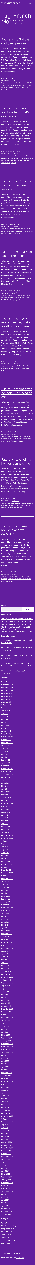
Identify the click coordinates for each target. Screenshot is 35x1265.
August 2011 (5, 951)
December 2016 (7, 766)
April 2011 (4, 963)
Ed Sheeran (10, 228)
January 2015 (6, 832)
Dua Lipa (12, 158)
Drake (8, 85)
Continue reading (8, 72)
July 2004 (4, 1197)
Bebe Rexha (10, 156)
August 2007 (5, 1090)
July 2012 (4, 919)
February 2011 (6, 968)
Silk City (13, 163)
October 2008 (6, 1049)
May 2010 (4, 994)
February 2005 (6, 1177)
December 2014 (7, 835)
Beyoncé (13, 366)
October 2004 (6, 1188)
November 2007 (7, 1081)
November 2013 (7, 873)
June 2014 (5, 853)
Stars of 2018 (6, 1237)
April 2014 (4, 858)
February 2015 (6, 829)
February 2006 (6, 1142)
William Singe (8, 581)
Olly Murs (11, 87)
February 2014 (6, 864)
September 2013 (7, 879)
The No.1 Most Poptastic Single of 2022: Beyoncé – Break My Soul (15, 628)
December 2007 (7, 1078)
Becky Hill (10, 83)
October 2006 (6, 1119)
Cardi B (26, 83)
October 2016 (6, 771)
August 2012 (5, 916)
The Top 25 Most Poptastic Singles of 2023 (17, 624)
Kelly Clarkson (23, 439)
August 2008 (5, 1055)
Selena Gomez (24, 87)
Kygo (17, 579)
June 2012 (5, 922)
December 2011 (6, 939)
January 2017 (6, 763)
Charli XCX (21, 295)
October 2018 (6, 705)
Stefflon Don (12, 441)
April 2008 (5, 1067)
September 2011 (7, 948)
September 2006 (7, 1122)
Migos (19, 297)
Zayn (22, 441)
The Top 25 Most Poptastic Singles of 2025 (17, 619)
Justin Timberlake (16, 231)
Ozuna (17, 87)
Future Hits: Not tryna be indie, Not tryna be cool (16, 393)
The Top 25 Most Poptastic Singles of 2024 (17, 621)
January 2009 (6, 1041)
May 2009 (4, 1029)
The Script (10, 507)
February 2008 (6, 1073)
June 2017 (5, 751)
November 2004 (7, 1185)
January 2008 (6, 1075)
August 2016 (5, 777)
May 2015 (4, 821)
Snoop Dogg (5, 90)
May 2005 (4, 1168)
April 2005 (5, 1171)
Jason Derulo (5, 231)
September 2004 (7, 1191)
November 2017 (7, 737)
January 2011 (6, 971)
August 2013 (5, 881)
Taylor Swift (8, 233)
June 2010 (5, 991)
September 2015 (7, 809)
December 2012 (7, 905)
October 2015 (6, 806)
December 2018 (7, 702)
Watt (18, 441)
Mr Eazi (27, 297)
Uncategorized (6, 1243)
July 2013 (4, 884)
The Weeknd (18, 507)
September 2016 (7, 774)
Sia (7, 441)
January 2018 (6, 731)
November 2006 (7, 1116)
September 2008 (7, 1052)
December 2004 (7, 1183)
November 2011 (6, 942)
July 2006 (4, 1128)
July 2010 (4, 989)
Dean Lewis (5, 158)
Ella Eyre (18, 158)
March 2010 (5, 1000)
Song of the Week (7, 1229)
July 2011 (4, 954)
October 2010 (6, 980)
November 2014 (7, 838)
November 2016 (7, 769)
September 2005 (7, 1156)
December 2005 (7, 1148)
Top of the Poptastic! (8, 1240)
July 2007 (4, 1093)
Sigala (8, 163)
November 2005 (7, 1151)
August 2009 (5, 1020)
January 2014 (6, 867)
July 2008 (4, 1058)
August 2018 (5, 711)
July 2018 (4, 714)
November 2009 (7, 1012)
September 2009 (7, 1017)
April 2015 (4, 824)
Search (3, 606)
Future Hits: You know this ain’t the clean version (17, 185)
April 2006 (5, 1136)
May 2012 (4, 925)
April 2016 (4, 789)
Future (28, 228)
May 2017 (4, 754)
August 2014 (5, 847)
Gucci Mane (5, 160)
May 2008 (4, 1064)
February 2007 (6, 1107)
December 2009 (7, 1009)
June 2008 (5, 1061)
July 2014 (4, 850)
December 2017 (6, 734)
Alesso (9, 436)
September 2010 (7, 983)
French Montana (16, 85)
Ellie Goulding (19, 576)
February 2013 (6, 899)
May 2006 (4, 1133)
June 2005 (5, 1165)
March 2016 (5, 792)
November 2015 (7, 803)
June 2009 (5, 1026)
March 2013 (5, 896)
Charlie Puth (10, 576)
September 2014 (7, 844)
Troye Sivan (16, 233)
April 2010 (4, 997)
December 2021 (7, 693)
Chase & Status (11, 503)
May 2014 (4, 855)
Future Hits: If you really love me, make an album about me (15, 322)
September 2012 (7, 913)
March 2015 (5, 826)
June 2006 (5, 1130)
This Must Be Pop (10, 3)
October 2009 (6, 1015)
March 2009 (5, 1035)
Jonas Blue (25, 85)
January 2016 (6, 797)
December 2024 (7, 685)
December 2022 (7, 690)
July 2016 (4, 780)
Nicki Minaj (10, 300)
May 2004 (5, 1203)
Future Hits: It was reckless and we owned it (14, 530)
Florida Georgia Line (18, 436)
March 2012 (5, 931)
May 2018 (4, 719)
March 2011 (5, 965)
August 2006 (5, 1125)
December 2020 (7, 696)
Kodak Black (19, 160)
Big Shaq (20, 366)
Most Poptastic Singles (9, 1226)
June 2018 (5, 716)
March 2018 (5, 725)
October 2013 (6, 876)
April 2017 (4, 757)
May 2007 (4, 1099)
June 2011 (4, 957)
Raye (16, 300)
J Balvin (12, 160)
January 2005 (6, 1180)
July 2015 (4, 815)
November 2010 (7, 977)
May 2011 (4, 960)
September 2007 (7, 1087)
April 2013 (4, 893)
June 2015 (5, 818)
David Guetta (27, 156)
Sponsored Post (7, 1231)
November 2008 (7, 1046)
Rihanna (20, 300)
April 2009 (5, 1032)
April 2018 (4, 722)
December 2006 (7, 1113)
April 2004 (5, 1206)
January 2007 (6, 1110)
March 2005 (5, 1174)
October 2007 (6, 1084)
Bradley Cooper (19, 83)
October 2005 (6, 1154)
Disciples (26, 366)
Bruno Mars (18, 156)
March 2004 (5, 1209)
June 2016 (5, 783)
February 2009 (6, 1038)
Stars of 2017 (6, 1234)
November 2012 (7, 907)
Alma (8, 366)
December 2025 (7, 682)
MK (6, 87)
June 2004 (5, 1200)
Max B (23, 505)
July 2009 (4, 1023)
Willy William (22, 368)
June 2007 (5, 1096)
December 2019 (7, 699)
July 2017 (4, 748)
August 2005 (5, 1159)
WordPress (20, 1258)
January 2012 (6, 936)
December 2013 (7, 870)
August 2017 (5, 745)
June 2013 (5, 887)
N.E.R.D (3, 300)
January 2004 (6, 1214)
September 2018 (7, 708)
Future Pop (15, 80)
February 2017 (6, 760)
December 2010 (7, 974)
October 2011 (6, 945)
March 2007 (5, 1104)
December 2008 (7, 1044)
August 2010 (5, 986)
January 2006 (6, 1145)
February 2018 (6, 728)
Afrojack (9, 295)
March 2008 (5, 1070)
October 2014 (6, 841)
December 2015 (7, 800)
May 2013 (4, 890)
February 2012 (6, 934)
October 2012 (6, 910)
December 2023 (7, 687)
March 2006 (5, 1139)
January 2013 (6, 902)
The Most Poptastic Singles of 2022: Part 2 (16, 632)
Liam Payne (26, 231)
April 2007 (5, 1101)
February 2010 (6, 1003)
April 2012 (4, 928)
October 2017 (6, 740)
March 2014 (5, 861)
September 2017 (7, 743)
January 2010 (6, 1006)
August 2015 (5, 812)
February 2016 (6, 795)
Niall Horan (23, 579)
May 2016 (4, 786)
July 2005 (4, 1162)
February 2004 (6, 1211)
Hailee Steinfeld (13, 439)
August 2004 (6, 1194)
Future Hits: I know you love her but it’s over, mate (15, 112)
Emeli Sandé (29, 503)
